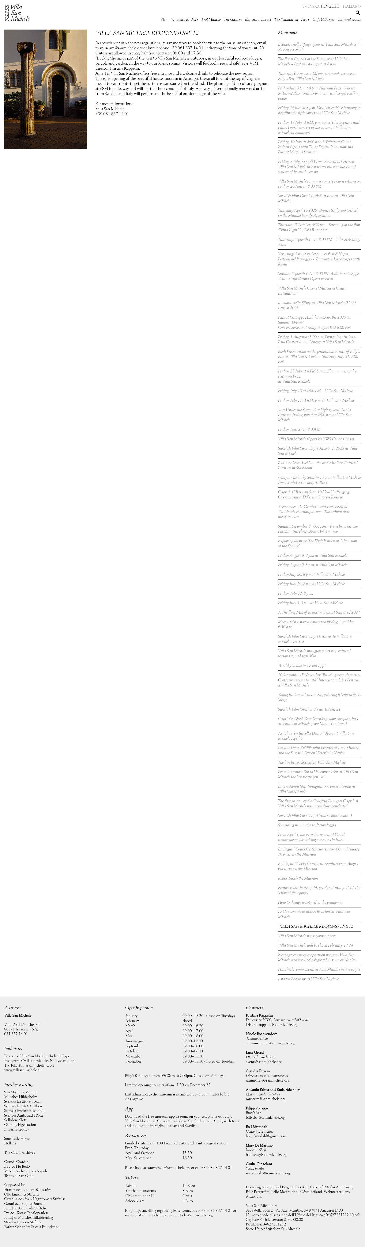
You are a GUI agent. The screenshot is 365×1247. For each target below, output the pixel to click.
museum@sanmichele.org (145, 1215)
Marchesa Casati (258, 20)
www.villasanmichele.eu (23, 1070)
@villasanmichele (34, 1061)
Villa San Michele (184, 20)
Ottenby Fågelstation (20, 1125)
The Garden (233, 20)
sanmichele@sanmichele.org (168, 1168)
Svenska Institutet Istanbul (24, 1111)
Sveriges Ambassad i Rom (23, 1115)
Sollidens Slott (15, 1120)
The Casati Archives (19, 1153)
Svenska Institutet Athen (23, 1106)
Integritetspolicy (16, 1129)
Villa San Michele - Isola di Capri (45, 1056)
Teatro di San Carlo (19, 1176)
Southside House (17, 1139)
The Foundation (286, 20)
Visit (164, 20)
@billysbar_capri (62, 1061)
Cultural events (349, 20)
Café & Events (323, 20)
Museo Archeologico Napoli (25, 1171)
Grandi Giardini (17, 1162)
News (305, 20)
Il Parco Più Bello (17, 1166)
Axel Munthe (211, 20)
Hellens (10, 1143)
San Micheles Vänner (20, 1092)
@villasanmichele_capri (36, 1065)
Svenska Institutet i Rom (22, 1101)
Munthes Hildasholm (20, 1097)
